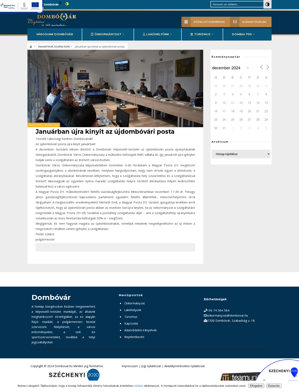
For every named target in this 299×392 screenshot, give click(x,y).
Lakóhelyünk (157, 34)
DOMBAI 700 (242, 34)
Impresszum (130, 366)
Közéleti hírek (62, 46)
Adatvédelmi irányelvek (140, 330)
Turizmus (202, 34)
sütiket (138, 385)
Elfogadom (256, 385)
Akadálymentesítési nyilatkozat (184, 366)
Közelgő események (209, 21)
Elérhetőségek (254, 21)
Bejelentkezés (134, 337)
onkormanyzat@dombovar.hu (227, 315)
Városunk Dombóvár (54, 34)
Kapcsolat (131, 323)
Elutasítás (274, 385)
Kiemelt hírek (45, 46)
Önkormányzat (107, 34)
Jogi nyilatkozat (151, 366)
